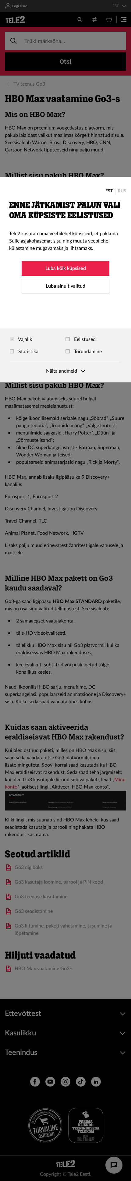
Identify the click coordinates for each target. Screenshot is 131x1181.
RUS (122, 191)
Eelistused (84, 339)
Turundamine (87, 351)
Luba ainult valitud (65, 286)
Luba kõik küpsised (65, 268)
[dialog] (65, 279)
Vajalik (24, 339)
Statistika (27, 351)
